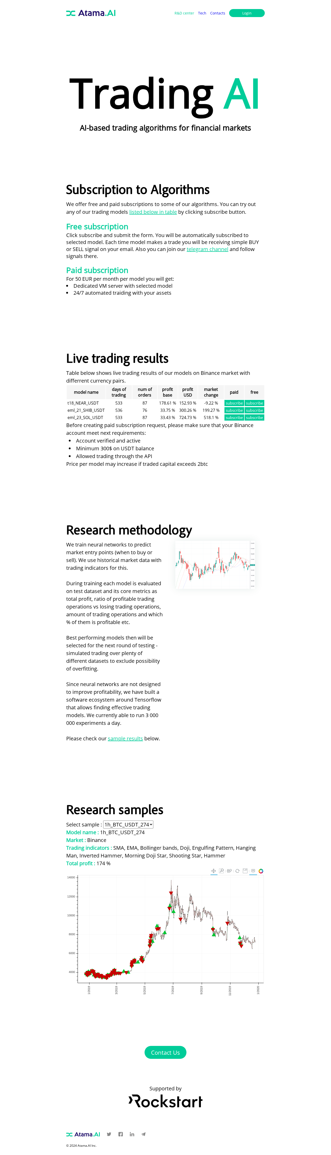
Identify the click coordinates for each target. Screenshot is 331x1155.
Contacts (217, 13)
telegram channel (207, 249)
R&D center (184, 13)
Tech (202, 13)
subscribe (234, 403)
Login (247, 13)
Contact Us (165, 1052)
